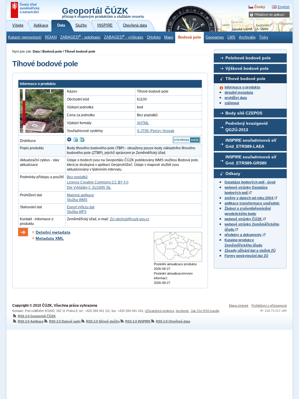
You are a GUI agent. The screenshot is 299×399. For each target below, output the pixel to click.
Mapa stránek (238, 305)
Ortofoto (154, 37)
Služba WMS (77, 200)
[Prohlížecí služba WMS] (75, 141)
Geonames (215, 37)
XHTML (143, 123)
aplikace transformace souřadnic (252, 203)
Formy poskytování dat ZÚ (246, 256)
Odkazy (232, 173)
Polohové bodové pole (248, 57)
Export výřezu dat (80, 207)
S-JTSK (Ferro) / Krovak (155, 131)
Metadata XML (50, 238)
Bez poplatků (77, 177)
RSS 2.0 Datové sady (65, 321)
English (284, 7)
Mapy (168, 37)
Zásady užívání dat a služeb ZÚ (250, 251)
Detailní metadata (53, 232)
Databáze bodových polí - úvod (250, 182)
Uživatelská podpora (159, 311)
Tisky (263, 37)
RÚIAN (51, 37)
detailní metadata (239, 93)
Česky (259, 7)
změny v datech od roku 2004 (249, 198)
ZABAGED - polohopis (80, 36)
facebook (182, 311)
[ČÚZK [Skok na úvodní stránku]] (26, 9)
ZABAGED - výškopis (123, 36)
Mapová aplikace (80, 195)
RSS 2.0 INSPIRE (137, 321)
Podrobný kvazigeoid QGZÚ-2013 (246, 126)
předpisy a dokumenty (244, 235)
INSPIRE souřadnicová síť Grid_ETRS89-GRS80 (251, 160)
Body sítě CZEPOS (243, 113)
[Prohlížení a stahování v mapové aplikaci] (69, 141)
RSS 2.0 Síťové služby (103, 321)
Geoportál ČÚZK (103, 12)
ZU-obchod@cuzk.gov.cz (129, 219)
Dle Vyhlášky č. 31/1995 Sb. (89, 187)
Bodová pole (189, 37)
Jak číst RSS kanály (205, 311)
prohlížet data (236, 98)
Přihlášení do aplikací (269, 14)
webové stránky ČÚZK (244, 219)
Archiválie (247, 37)
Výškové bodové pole (247, 68)
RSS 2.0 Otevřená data (173, 321)
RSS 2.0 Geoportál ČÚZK (37, 316)
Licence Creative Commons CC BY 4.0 (97, 182)
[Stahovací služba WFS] (82, 141)
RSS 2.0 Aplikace (31, 321)
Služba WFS (76, 212)
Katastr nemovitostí (24, 37)
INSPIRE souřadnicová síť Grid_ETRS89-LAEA (251, 143)
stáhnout (232, 103)
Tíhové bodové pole (245, 78)
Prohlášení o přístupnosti (269, 305)
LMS (231, 37)
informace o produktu (242, 87)
